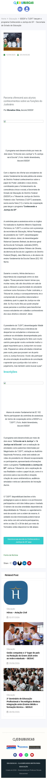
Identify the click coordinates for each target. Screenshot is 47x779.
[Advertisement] (23, 73)
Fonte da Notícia (11, 555)
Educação (11, 609)
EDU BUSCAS (25, 55)
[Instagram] (21, 755)
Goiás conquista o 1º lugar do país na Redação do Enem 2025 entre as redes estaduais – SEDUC (23, 656)
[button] (20, 9)
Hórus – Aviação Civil (17, 612)
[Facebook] (15, 755)
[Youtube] (32, 755)
